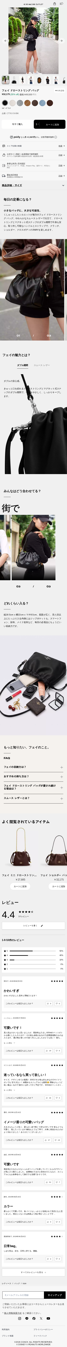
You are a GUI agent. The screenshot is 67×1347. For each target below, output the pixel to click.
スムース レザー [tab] (42, 365)
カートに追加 (52, 124)
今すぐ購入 (17, 124)
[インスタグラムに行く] (20, 1319)
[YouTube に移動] (48, 1319)
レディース (6, 1283)
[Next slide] (61, 40)
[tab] (33, 4)
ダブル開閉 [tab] (22, 365)
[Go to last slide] (5, 40)
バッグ (17, 1283)
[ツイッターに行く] (41, 1319)
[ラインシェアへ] (27, 1319)
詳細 (60, 165)
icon (24, 1283)
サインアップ (55, 1295)
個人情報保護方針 (13, 1313)
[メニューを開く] (61, 3)
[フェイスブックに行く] (34, 1319)
